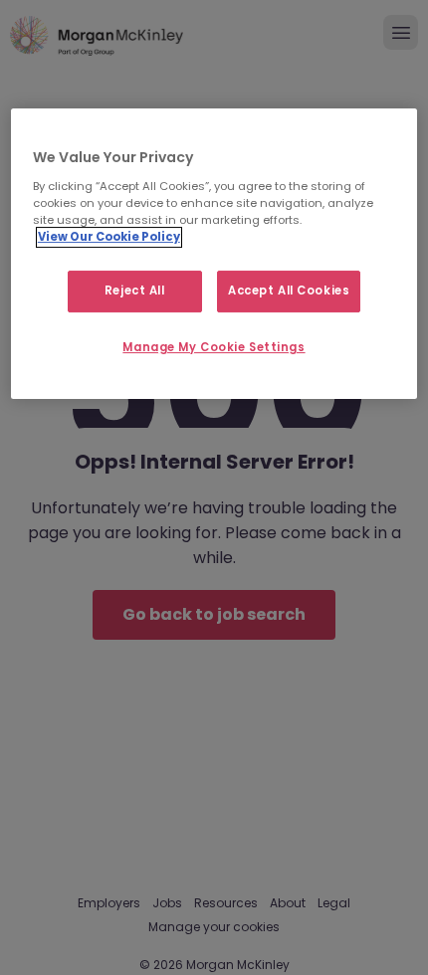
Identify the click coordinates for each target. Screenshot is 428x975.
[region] (214, 253)
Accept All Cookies (288, 290)
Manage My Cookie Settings (213, 347)
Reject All (135, 290)
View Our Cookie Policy (109, 237)
